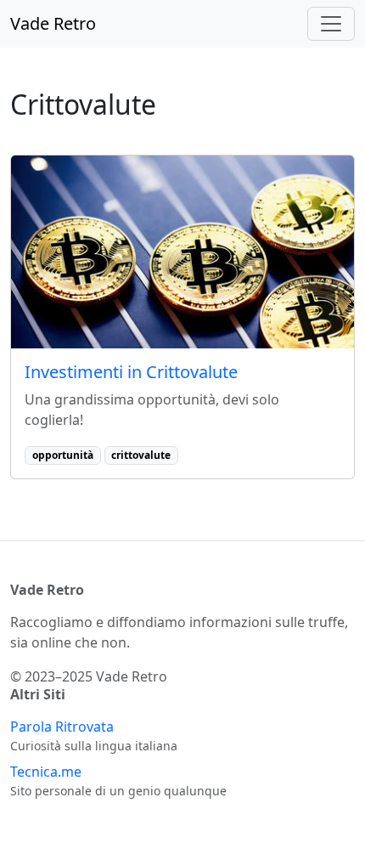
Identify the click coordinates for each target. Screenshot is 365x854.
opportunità (62, 455)
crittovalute (141, 455)
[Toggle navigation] (331, 24)
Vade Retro (53, 23)
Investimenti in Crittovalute (131, 371)
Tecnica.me (45, 771)
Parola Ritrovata (62, 726)
